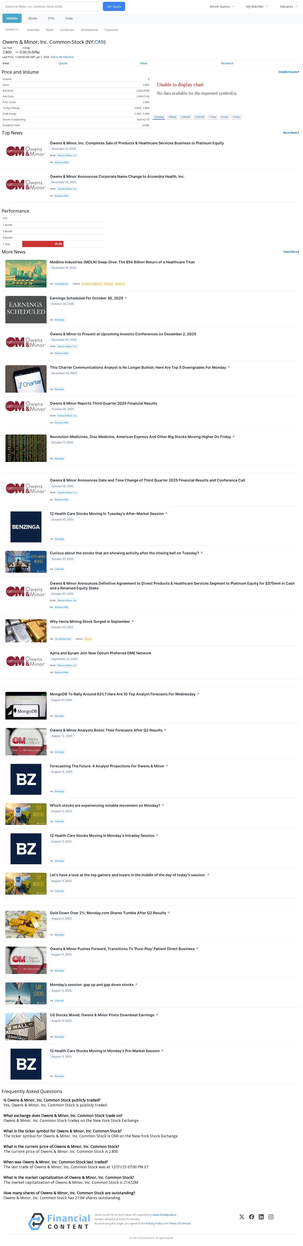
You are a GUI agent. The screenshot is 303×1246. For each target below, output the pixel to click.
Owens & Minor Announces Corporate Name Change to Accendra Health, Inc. (117, 176)
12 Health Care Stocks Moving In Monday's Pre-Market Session (107, 1051)
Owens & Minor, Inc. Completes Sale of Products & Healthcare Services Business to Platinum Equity (137, 143)
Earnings (109, 284)
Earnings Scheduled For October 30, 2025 (88, 298)
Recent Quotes (220, 6)
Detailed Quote (287, 72)
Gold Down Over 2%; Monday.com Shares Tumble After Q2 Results (110, 913)
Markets (12, 18)
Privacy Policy (154, 1223)
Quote (63, 63)
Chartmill (59, 569)
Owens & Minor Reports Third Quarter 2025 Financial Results (103, 403)
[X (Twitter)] (242, 1222)
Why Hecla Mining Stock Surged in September (92, 621)
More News (290, 132)
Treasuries (111, 30)
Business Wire (61, 162)
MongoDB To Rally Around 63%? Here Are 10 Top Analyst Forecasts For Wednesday (125, 694)
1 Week (172, 116)
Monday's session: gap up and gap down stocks (94, 984)
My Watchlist (254, 6)
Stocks (32, 18)
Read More (290, 251)
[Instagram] (271, 1222)
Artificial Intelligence (91, 284)
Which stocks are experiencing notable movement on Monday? (107, 805)
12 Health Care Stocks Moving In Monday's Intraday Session (104, 835)
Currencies (67, 30)
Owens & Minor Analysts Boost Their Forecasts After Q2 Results (108, 730)
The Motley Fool (63, 639)
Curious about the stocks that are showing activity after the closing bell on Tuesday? (126, 553)
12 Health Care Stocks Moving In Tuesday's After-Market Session (109, 513)
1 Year (212, 116)
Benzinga (59, 320)
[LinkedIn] (261, 1222)
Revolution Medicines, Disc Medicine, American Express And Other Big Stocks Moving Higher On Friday (142, 437)
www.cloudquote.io (164, 1215)
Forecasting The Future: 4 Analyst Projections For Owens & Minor (109, 766)
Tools (69, 18)
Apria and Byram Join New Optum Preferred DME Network (100, 653)
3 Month (199, 116)
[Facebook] (251, 1222)
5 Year (236, 116)
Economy (120, 284)
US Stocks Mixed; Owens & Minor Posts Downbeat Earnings (104, 1015)
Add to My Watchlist (62, 57)
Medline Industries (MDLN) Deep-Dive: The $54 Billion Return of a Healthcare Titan (122, 262)
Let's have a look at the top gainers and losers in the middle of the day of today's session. (130, 875)
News (50, 30)
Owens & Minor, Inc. (67, 155)
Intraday (159, 116)
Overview (33, 30)
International (89, 30)
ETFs (51, 18)
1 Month (185, 116)
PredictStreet (61, 284)
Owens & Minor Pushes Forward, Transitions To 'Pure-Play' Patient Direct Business (124, 949)
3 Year (224, 116)
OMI (99, 41)
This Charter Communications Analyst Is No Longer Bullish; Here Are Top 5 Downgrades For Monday (140, 367)
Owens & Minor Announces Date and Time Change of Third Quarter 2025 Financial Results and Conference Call (147, 480)
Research (227, 63)
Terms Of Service (180, 1223)
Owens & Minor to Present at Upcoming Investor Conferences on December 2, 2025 (123, 334)
